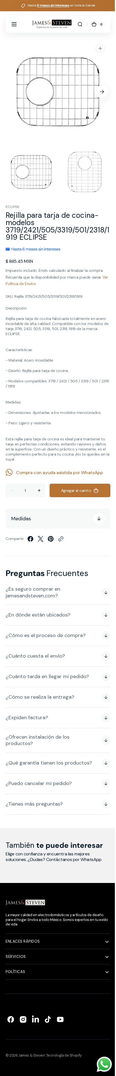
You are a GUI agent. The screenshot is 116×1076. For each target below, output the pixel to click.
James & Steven (31, 1055)
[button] (14, 24)
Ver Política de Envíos (24, 283)
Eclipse (12, 207)
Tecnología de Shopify (64, 1055)
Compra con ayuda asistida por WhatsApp (59, 473)
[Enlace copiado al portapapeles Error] (60, 538)
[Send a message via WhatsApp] (100, 1064)
